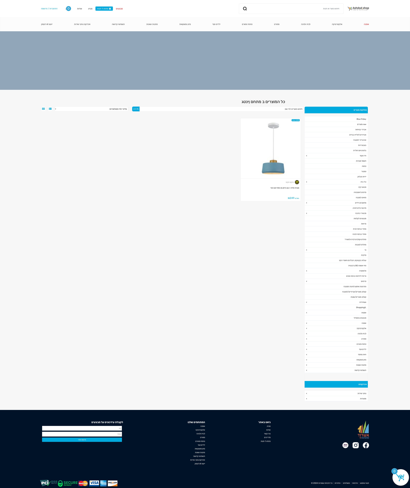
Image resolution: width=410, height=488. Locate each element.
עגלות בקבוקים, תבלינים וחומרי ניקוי (352, 260)
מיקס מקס (290, 182)
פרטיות (355, 483)
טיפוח (364, 166)
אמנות (363, 312)
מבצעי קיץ (362, 187)
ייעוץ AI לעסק (46, 24)
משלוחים (346, 483)
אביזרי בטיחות (360, 129)
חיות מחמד (362, 354)
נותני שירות (362, 393)
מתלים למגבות (360, 244)
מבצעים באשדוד (360, 318)
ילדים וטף (216, 24)
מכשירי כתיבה (360, 213)
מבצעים (119, 8)
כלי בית (363, 182)
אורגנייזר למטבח (359, 140)
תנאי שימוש (364, 483)
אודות (79, 8)
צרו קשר (267, 433)
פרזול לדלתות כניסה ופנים (356, 276)
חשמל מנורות (361, 161)
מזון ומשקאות (185, 24)
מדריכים (267, 437)
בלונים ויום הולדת (359, 150)
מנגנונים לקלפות (360, 218)
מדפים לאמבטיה (360, 192)
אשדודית (362, 302)
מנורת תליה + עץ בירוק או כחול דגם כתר (284, 188)
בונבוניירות (362, 145)
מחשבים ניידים (360, 203)
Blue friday (361, 119)
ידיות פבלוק (361, 176)
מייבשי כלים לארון (359, 208)
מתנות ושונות (152, 24)
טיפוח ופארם (247, 24)
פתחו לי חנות (102, 8)
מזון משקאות (361, 360)
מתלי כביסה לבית (359, 229)
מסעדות (363, 398)
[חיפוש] (245, 8)
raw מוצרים (361, 124)
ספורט (276, 24)
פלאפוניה (362, 271)
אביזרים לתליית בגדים (357, 135)
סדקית (363, 255)
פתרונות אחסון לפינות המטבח (355, 286)
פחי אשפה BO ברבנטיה (357, 265)
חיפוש (135, 109)
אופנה (366, 24)
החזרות (337, 483)
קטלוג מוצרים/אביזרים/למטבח (354, 292)
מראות (363, 224)
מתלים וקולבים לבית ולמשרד (355, 239)
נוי (365, 250)
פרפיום (363, 281)
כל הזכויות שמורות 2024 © (321, 483)
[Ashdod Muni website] (363, 429)
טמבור (363, 171)
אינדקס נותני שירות (82, 24)
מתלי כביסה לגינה (359, 234)
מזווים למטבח (361, 197)
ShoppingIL (361, 307)
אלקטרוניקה (337, 24)
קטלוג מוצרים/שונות (358, 297)
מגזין (90, 8)
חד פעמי (363, 156)
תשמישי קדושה (118, 24)
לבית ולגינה (305, 24)
